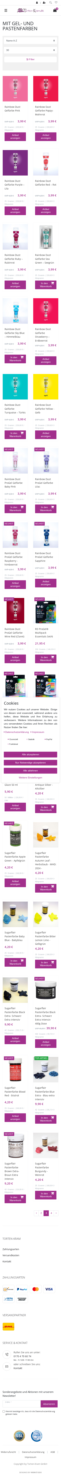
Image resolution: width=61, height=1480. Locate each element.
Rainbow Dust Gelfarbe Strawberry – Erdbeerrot (43, 334)
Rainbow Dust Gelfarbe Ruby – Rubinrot (14, 258)
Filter (31, 59)
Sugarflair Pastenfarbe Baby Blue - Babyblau (15, 936)
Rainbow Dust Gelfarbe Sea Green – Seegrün (44, 258)
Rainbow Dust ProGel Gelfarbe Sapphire (44, 557)
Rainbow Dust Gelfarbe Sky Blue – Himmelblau (15, 332)
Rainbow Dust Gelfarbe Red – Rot (45, 182)
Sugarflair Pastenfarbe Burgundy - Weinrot (42, 1169)
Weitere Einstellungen (30, 777)
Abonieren (49, 1404)
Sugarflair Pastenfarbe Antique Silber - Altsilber (44, 783)
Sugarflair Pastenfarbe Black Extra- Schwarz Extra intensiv (15, 1014)
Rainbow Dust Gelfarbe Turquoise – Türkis (15, 408)
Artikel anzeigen (15, 137)
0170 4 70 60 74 (22, 1356)
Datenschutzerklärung (33, 1451)
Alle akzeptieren (30, 754)
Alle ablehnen (30, 770)
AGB (52, 1451)
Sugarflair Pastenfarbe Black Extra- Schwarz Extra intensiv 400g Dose (45, 1016)
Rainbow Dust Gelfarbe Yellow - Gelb (44, 408)
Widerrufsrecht (8, 1451)
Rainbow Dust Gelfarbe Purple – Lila (14, 184)
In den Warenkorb (46, 285)
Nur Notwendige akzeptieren (30, 762)
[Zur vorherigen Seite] (36, 1213)
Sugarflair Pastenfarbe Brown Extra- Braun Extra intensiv (12, 1171)
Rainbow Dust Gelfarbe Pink (12, 108)
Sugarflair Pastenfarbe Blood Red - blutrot (15, 1091)
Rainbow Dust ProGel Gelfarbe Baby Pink (14, 482)
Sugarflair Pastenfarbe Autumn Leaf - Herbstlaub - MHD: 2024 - (45, 860)
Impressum (30, 1457)
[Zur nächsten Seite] (56, 1213)
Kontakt (7, 1261)
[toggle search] (50, 2)
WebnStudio (36, 1472)
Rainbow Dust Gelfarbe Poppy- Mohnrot (44, 110)
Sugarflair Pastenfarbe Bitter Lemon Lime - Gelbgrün (45, 938)
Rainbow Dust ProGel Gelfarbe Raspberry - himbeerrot (14, 559)
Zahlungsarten (11, 1249)
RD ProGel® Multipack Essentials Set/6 (44, 632)
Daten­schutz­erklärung (17, 732)
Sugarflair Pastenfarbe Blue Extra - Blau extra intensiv (45, 1093)
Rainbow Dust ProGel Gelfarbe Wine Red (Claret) (14, 632)
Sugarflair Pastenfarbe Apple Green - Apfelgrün (15, 856)
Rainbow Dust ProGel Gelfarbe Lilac (44, 482)
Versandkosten (11, 1255)
